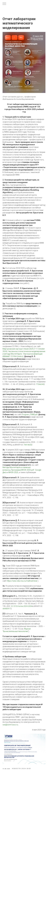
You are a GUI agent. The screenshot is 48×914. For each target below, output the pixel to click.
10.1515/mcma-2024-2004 (21, 606)
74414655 (27, 445)
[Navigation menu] (4, 4)
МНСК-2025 (13, 472)
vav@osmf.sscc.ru (10, 725)
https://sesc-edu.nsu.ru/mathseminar (22, 581)
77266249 (40, 384)
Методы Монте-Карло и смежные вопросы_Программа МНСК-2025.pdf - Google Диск (22, 469)
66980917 (7, 609)
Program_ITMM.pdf (30, 414)
